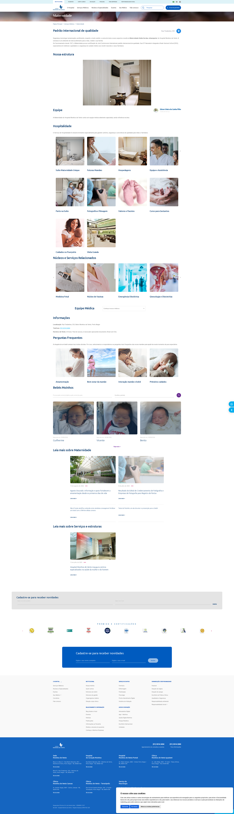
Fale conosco (134, 7)
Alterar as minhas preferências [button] (150, 806)
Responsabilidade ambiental (160, 701)
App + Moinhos (123, 714)
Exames (113, 7)
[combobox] (124, 309)
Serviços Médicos (83, 7)
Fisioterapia (122, 692)
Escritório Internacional (125, 724)
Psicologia (122, 695)
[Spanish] (180, 2)
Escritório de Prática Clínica (160, 695)
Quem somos (90, 688)
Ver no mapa (56, 766)
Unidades (121, 727)
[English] (177, 2)
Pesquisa (102, 1)
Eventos (88, 714)
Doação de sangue (157, 692)
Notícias (88, 717)
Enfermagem (122, 688)
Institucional (59, 1)
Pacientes (70, 1)
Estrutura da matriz (91, 692)
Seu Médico (123, 7)
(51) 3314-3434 (158, 744)
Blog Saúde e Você (91, 711)
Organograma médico (92, 698)
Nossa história (90, 685)
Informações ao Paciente (93, 724)
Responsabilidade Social (128, 1)
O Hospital (70, 7)
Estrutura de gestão (92, 695)
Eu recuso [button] (134, 806)
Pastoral (154, 685)
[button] (108, 101)
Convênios (56, 698)
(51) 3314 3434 (65, 328)
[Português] (173, 2)
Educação (92, 1)
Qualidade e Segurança (159, 698)
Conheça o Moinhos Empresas (95, 730)
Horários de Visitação (125, 701)
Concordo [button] (125, 806)
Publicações (89, 721)
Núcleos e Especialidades (100, 7)
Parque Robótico (124, 721)
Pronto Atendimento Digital (127, 698)
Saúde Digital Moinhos (125, 717)
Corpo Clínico (81, 1)
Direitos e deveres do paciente (95, 727)
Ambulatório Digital (124, 711)
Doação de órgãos (157, 688)
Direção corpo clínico (92, 701)
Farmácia (121, 685)
